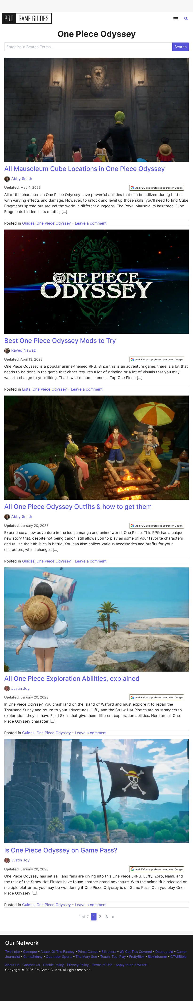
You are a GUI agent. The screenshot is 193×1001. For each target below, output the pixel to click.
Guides (28, 223)
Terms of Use (102, 965)
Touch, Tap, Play (113, 956)
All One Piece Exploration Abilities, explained (72, 678)
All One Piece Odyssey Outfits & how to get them (78, 507)
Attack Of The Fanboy (57, 952)
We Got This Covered (136, 952)
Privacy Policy (78, 965)
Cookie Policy (53, 965)
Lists (26, 389)
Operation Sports (59, 956)
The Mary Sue (86, 956)
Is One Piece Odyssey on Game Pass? (60, 850)
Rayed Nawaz (23, 350)
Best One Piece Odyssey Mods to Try (60, 341)
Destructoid (164, 952)
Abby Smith (21, 178)
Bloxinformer (157, 956)
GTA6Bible (178, 956)
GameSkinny (33, 956)
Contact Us (31, 965)
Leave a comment (91, 223)
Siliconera (108, 952)
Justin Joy (20, 688)
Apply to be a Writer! (131, 965)
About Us (12, 965)
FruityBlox (137, 956)
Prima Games (88, 952)
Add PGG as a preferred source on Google (159, 187)
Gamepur (30, 952)
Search (180, 46)
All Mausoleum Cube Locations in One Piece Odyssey (84, 169)
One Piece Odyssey (53, 223)
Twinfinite (12, 952)
